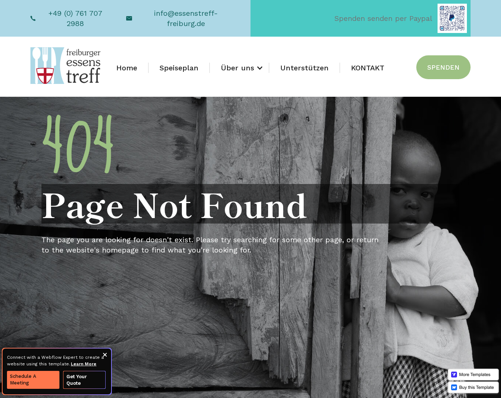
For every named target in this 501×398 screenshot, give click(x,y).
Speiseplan (179, 67)
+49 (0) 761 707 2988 (75, 18)
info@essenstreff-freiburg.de (186, 18)
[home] (66, 65)
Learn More (83, 363)
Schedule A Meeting (23, 379)
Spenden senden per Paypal (383, 18)
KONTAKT (367, 67)
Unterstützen (304, 67)
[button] (239, 68)
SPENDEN (443, 67)
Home (126, 67)
